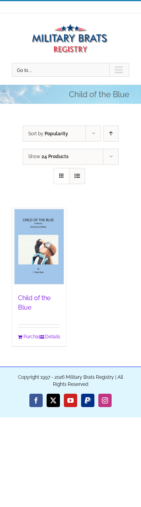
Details (52, 336)
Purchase (31, 336)
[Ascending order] (111, 133)
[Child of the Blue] (39, 247)
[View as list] (77, 176)
